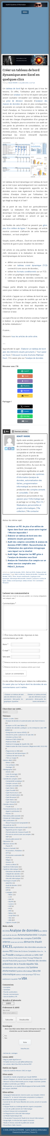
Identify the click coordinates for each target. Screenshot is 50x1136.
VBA (10, 920)
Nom (5, 644)
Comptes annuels (12, 783)
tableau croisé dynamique (14, 581)
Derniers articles (21, 431)
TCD (34, 581)
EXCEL (23, 572)
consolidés (23, 492)
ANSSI (44, 931)
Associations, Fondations (14, 851)
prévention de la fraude (14, 963)
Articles (8, 772)
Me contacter (33, 511)
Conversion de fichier (16, 942)
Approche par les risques (14, 830)
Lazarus (11, 904)
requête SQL (32, 963)
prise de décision (14, 101)
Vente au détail (11, 864)
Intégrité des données (13, 874)
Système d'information (10, 867)
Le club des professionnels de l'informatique (17, 1109)
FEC (11, 951)
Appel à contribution (12, 811)
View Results (25, 1048)
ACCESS (6, 931)
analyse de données (34, 358)
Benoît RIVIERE (13, 83)
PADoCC (25, 958)
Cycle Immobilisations (13, 795)
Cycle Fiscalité (10, 790)
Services (8, 862)
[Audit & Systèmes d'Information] (25, 6)
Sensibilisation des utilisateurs (14, 967)
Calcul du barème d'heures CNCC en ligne (17, 1071)
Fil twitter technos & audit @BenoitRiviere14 (18, 1062)
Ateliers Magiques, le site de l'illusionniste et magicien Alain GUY (25, 1079)
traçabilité (14, 979)
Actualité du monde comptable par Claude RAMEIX (20, 1077)
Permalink (6, 583)
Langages (9, 892)
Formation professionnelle (11, 816)
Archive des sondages (10, 1053)
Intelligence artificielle (23, 955)
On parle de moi (8, 825)
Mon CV (39, 502)
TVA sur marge (11, 758)
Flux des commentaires (11, 994)
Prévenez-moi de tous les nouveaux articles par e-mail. (22, 667)
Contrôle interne (8, 804)
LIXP (10, 906)
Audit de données (15, 572)
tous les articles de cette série (24, 336)
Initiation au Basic (12, 737)
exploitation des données (24, 947)
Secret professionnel (12, 839)
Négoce (8, 860)
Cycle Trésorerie (11, 802)
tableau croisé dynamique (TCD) (32, 265)
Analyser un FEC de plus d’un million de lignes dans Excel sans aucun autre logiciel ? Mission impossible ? (27, 529)
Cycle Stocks (10, 800)
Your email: (6, 1010)
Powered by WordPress (21, 1132)
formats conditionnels (26, 271)
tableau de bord (13, 88)
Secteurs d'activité (9, 848)
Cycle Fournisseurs (12, 793)
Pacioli (8, 846)
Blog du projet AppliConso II (12, 1059)
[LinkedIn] (12, 449)
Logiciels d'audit (11, 922)
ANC (40, 931)
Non (6, 1038)
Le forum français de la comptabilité (15, 1111)
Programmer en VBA (12, 751)
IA (14, 955)
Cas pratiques (10, 765)
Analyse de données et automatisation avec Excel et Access (25, 721)
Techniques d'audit (9, 881)
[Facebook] (9, 449)
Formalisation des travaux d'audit (17, 832)
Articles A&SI (7, 760)
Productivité (13, 961)
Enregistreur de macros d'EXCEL (16, 732)
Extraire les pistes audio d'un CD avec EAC (20, 735)
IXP (7, 890)
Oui (6, 1036)
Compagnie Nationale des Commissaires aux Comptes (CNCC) (24, 1095)
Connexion (6, 990)
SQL (10, 918)
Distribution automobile (14, 855)
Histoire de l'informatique (11, 818)
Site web (6, 656)
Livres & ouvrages (12, 774)
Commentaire (9, 603)
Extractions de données (13, 871)
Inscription (6, 987)
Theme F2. (34, 1132)
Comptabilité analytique (14, 781)
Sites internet (10, 776)
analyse (17, 94)
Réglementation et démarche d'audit (15, 827)
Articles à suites (8, 718)
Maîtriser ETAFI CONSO (13, 739)
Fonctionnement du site (11, 809)
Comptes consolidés (12, 786)
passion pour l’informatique (29, 499)
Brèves (8, 762)
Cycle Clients (10, 788)
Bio (7, 431)
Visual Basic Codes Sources (12, 1125)
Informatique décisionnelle (17, 578)
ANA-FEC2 (9, 883)
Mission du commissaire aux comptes (18, 834)
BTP (7, 853)
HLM (7, 857)
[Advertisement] (25, 35)
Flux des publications (10, 992)
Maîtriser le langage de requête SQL (18, 744)
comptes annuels (37, 489)
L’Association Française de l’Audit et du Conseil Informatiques (23, 1118)
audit (4, 935)
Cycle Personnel (11, 797)
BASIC (11, 895)
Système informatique (10, 869)
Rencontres (7, 841)
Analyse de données (31, 574)
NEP (7, 837)
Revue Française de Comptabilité (17, 823)
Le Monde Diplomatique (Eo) (12, 1116)
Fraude (8, 806)
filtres (14, 576)
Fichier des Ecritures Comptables (25, 951)
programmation (21, 961)
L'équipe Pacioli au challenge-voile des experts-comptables (22, 1106)
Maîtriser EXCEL (30, 572)
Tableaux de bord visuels (14, 756)
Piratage (30, 958)
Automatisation (25, 934)
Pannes (8, 813)
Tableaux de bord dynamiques (16, 753)
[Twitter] (6, 449)
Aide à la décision (20, 574)
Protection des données (13, 876)
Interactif (28, 578)
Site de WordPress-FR (10, 996)
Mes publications (9, 820)
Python (11, 913)
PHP (10, 911)
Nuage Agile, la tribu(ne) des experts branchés (18, 1120)
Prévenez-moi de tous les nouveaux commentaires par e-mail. (25, 662)
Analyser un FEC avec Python (15, 725)
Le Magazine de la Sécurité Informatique (16, 1113)
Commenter (39, 581)
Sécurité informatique (13, 878)
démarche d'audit (33, 941)
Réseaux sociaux (8, 844)
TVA (19, 979)
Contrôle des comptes (10, 779)
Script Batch (13, 915)
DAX (10, 899)
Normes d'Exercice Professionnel (12, 958)
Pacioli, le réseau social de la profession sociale (18, 1123)
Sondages (9, 767)
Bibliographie (7, 769)
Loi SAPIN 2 (35, 955)
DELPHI (11, 901)
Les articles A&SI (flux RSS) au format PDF (17, 1064)
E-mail (6, 650)
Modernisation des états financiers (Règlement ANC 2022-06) (26, 746)
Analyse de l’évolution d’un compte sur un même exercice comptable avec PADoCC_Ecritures (27, 563)
